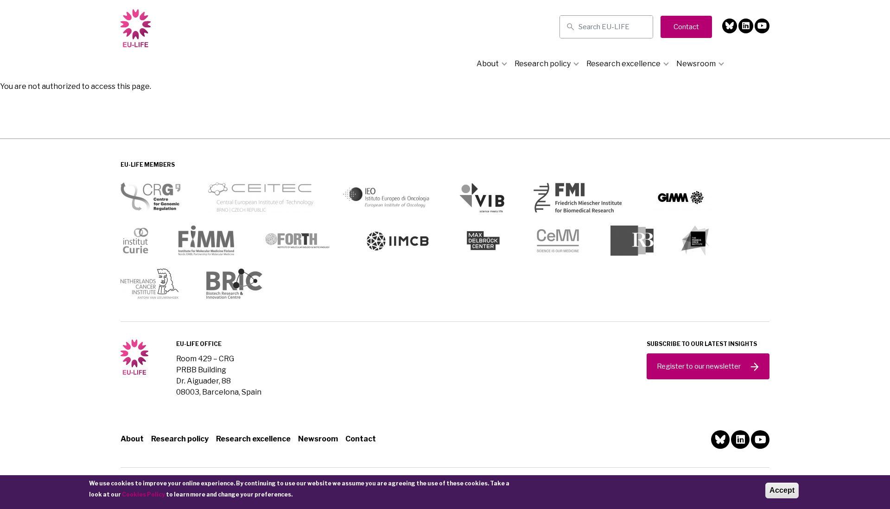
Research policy (543, 63)
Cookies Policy (143, 494)
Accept (782, 490)
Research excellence (623, 63)
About (488, 63)
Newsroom (696, 63)
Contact (360, 438)
